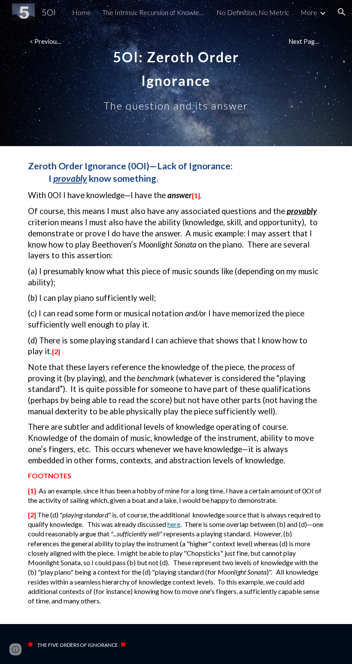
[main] (176, 73)
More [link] (308, 12)
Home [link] (81, 12)
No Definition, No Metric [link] (252, 12)
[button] (341, 12)
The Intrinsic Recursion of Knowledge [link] (153, 12)
